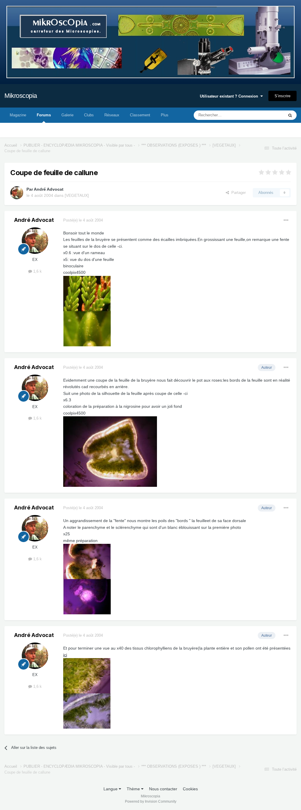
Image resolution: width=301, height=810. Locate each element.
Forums (44, 115)
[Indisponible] (87, 310)
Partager (237, 192)
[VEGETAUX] (77, 195)
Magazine (18, 115)
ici (65, 655)
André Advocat (48, 189)
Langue (111, 788)
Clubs (89, 115)
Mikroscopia (20, 95)
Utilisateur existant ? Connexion (230, 96)
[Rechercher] (290, 115)
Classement (140, 115)
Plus (164, 115)
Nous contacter (163, 788)
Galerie (67, 115)
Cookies (190, 788)
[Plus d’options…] (286, 220)
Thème (134, 788)
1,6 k (37, 271)
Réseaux (111, 115)
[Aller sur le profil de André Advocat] (16, 192)
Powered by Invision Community (150, 801)
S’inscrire (282, 96)
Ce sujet (269, 115)
